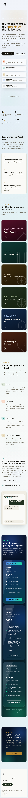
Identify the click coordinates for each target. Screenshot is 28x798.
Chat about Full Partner (14, 702)
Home (3, 778)
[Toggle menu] (24, 5)
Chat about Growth (14, 599)
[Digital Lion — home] (5, 4)
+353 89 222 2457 (7, 780)
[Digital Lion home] (3, 774)
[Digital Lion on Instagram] (7, 794)
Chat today (7, 53)
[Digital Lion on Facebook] (3, 794)
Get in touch (8, 784)
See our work (19, 53)
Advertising (10, 778)
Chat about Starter (14, 655)
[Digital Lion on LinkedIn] (10, 794)
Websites (16, 778)
